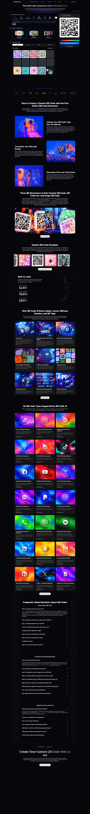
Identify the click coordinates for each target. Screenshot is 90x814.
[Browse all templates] (50, 70)
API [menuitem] (55, 1)
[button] (33, 48)
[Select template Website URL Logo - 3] (17, 70)
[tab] (17, 45)
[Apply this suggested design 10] (50, 62)
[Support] (60, 40)
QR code (24, 611)
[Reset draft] (79, 11)
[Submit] (54, 22)
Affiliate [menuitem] (59, 1)
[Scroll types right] (56, 18)
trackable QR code (33, 108)
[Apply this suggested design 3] (34, 54)
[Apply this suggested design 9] (42, 62)
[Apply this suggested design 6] (17, 62)
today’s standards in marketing (43, 665)
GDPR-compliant (46, 202)
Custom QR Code (33, 199)
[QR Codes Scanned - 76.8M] (30, 293)
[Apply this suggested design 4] (42, 54)
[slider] (45, 220)
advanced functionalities (32, 613)
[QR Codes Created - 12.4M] (30, 287)
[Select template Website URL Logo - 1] (25, 70)
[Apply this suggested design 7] (25, 62)
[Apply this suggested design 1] (17, 54)
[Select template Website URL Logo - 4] (42, 70)
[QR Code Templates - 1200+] (30, 300)
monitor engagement (43, 712)
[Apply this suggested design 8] (34, 62)
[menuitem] (34, 2)
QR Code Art (52, 199)
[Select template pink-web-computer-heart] (34, 70)
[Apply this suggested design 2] (25, 54)
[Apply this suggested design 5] (50, 54)
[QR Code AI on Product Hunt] (41, 746)
